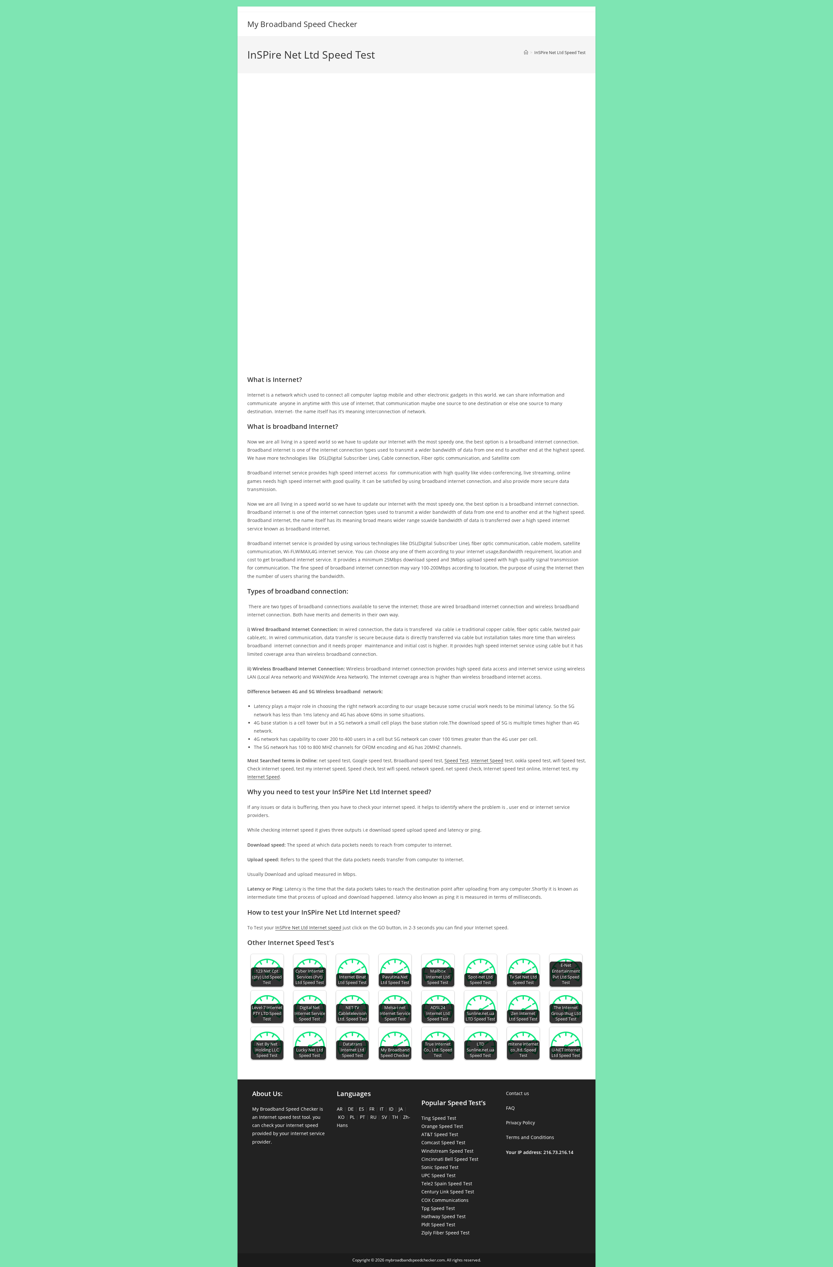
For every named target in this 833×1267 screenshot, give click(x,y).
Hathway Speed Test (443, 1216)
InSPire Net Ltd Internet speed (308, 927)
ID (391, 1109)
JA (401, 1109)
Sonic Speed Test (439, 1167)
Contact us (517, 1093)
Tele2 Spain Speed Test (446, 1183)
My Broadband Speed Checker (302, 24)
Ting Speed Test (438, 1118)
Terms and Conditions (530, 1137)
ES (361, 1109)
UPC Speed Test (438, 1175)
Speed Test (456, 760)
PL (352, 1117)
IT (382, 1109)
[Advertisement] (416, 106)
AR (340, 1109)
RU (373, 1117)
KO (341, 1117)
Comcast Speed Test (443, 1142)
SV (384, 1117)
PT (362, 1117)
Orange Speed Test (442, 1126)
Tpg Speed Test (438, 1208)
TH (395, 1117)
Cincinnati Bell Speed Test (449, 1159)
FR (372, 1109)
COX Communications (445, 1200)
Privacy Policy (520, 1122)
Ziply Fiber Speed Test (445, 1233)
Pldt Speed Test (438, 1224)
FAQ (510, 1108)
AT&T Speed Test (439, 1134)
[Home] (526, 52)
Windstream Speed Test (447, 1151)
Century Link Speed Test (447, 1192)
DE (351, 1109)
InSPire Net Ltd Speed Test (560, 52)
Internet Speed (487, 760)
